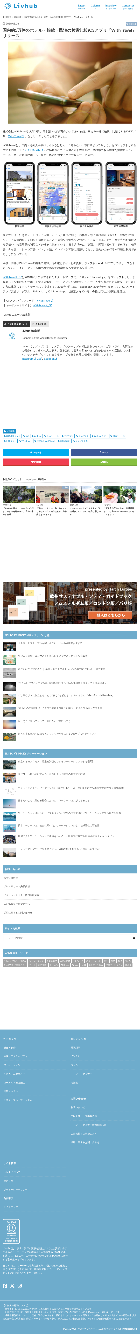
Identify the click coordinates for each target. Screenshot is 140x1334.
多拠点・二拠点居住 (14, 1073)
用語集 (74, 1082)
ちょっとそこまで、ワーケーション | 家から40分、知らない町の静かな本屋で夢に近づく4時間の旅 (71, 787)
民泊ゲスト (84, 436)
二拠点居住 (65, 961)
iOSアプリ (68, 436)
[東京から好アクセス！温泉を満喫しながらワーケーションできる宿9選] (9, 764)
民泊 (120, 961)
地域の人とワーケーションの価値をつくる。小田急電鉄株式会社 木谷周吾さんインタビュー (67, 836)
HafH (83, 965)
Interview (110, 7)
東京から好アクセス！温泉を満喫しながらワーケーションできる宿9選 (56, 761)
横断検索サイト (13, 436)
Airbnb (75, 965)
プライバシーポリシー (15, 1189)
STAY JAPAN (32, 149)
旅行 (106, 961)
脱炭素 (128, 965)
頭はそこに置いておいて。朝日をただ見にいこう (44, 721)
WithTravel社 (11, 277)
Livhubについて (12, 1172)
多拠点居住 (52, 961)
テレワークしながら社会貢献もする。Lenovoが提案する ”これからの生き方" (59, 848)
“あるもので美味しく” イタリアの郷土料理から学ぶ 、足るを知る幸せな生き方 (60, 707)
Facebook (49, 358)
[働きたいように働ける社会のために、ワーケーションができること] (9, 803)
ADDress (65, 965)
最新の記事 (40, 324)
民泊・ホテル (11, 1091)
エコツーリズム (96, 965)
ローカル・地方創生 (14, 1082)
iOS (27, 436)
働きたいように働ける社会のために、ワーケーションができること (54, 800)
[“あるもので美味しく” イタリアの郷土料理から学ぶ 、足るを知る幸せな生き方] (9, 712)
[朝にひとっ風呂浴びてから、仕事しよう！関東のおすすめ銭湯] (9, 778)
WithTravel (15, 136)
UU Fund (60, 1251)
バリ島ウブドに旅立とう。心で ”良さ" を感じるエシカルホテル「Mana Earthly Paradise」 (66, 695)
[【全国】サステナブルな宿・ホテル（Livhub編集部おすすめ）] (9, 646)
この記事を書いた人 (17, 324)
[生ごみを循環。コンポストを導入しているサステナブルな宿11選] (9, 660)
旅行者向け (65, 441)
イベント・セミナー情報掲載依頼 (21, 895)
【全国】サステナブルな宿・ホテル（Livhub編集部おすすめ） (51, 643)
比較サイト (11, 441)
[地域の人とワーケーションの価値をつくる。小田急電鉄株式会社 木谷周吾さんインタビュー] (9, 839)
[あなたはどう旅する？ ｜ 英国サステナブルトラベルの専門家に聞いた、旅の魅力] (9, 673)
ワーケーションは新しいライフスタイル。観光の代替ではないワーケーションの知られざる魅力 (69, 812)
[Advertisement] (35, 392)
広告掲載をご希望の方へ (17, 903)
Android (37, 436)
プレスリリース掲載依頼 (17, 886)
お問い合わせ (11, 877)
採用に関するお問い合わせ (18, 912)
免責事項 (8, 1198)
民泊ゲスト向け (82, 441)
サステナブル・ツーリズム (18, 1099)
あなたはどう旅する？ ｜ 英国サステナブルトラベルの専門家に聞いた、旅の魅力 (61, 669)
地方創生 (42, 965)
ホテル (128, 961)
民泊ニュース (53, 436)
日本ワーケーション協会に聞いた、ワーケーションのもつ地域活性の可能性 (58, 825)
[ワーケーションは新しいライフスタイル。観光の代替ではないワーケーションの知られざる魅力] (9, 816)
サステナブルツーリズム (15, 961)
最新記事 (10, 431)
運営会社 (8, 1180)
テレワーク (78, 961)
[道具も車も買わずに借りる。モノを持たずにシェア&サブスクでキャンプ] (9, 737)
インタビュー (78, 1056)
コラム (74, 1065)
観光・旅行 (10, 1047)
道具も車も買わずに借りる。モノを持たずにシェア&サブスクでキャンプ (57, 733)
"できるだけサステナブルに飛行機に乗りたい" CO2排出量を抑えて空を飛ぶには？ (62, 682)
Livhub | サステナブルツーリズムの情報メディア (94, 1328)
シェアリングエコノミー (15, 965)
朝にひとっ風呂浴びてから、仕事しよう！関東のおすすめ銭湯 (51, 774)
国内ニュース (119, 436)
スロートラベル (93, 961)
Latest (81, 7)
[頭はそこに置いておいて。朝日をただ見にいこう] (9, 724)
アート (32, 965)
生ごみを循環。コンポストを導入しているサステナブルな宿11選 (53, 655)
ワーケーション (36, 961)
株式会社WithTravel (46, 441)
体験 (113, 961)
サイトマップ (11, 1207)
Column (95, 7)
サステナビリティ (114, 965)
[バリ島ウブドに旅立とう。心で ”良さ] (9, 698)
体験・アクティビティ (15, 1056)
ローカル (54, 965)
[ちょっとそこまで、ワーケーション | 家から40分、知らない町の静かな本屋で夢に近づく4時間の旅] (9, 791)
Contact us (128, 7)
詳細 (36, 1272)
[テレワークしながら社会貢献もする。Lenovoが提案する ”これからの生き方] (9, 852)
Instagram (27, 358)
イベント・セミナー (81, 1073)
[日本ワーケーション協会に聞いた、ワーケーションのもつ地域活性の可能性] (9, 828)
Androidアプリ (101, 436)
